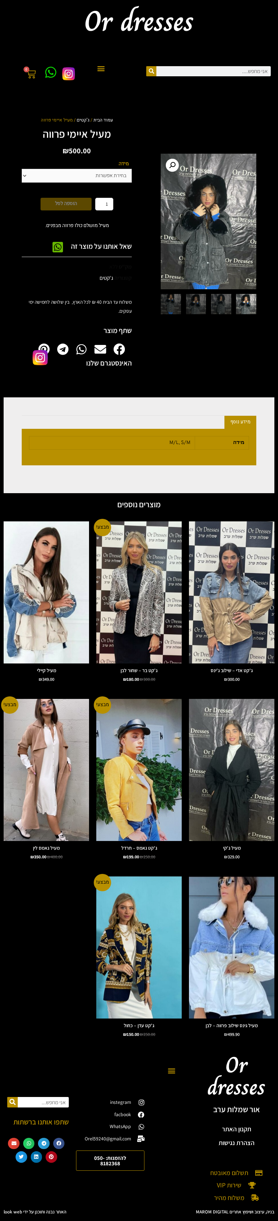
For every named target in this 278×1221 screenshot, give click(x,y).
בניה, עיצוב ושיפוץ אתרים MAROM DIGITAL (235, 1212)
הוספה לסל (66, 203)
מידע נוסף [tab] (240, 422)
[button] (101, 68)
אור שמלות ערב (236, 1109)
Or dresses (236, 1076)
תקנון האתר (236, 1129)
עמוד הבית (103, 120)
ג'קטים (83, 120)
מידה (124, 163)
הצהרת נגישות (236, 1143)
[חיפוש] (151, 71)
